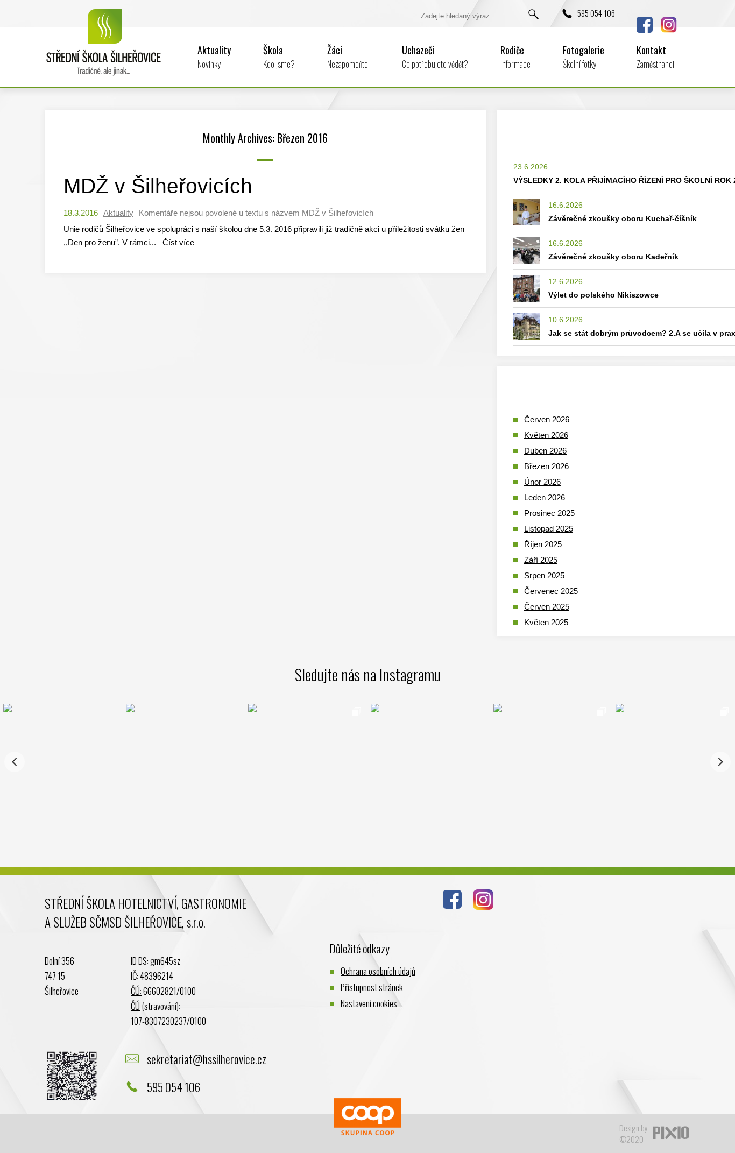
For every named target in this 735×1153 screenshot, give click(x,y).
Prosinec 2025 (549, 513)
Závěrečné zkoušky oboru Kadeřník (613, 256)
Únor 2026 (542, 481)
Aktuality (214, 56)
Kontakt (655, 56)
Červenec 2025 (551, 591)
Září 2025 (540, 559)
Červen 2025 (546, 606)
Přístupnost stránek (372, 987)
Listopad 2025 (548, 528)
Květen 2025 (546, 622)
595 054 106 (596, 13)
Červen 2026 (546, 419)
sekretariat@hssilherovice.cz (206, 1058)
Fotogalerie (583, 56)
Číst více (178, 242)
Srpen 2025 (544, 575)
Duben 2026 (545, 450)
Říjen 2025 (543, 544)
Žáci (348, 56)
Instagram (669, 25)
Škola (279, 56)
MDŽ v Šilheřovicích (157, 185)
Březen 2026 (546, 466)
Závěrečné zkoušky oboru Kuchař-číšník (622, 218)
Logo (104, 49)
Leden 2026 (544, 497)
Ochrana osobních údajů (378, 971)
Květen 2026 (546, 435)
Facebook (645, 25)
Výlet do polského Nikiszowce (603, 295)
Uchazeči (435, 56)
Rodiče (515, 56)
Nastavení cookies (369, 1003)
